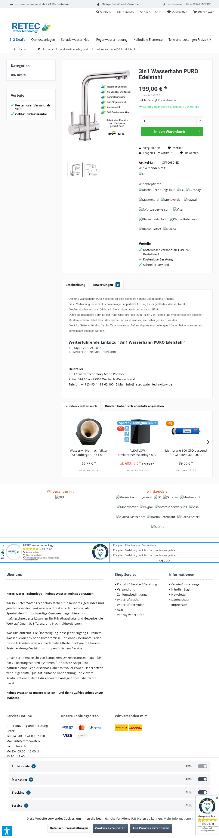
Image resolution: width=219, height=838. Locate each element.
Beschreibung (75, 285)
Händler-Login (181, 589)
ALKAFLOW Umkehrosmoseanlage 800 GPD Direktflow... (137, 452)
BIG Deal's (18, 75)
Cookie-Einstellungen (186, 584)
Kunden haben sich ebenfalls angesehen (134, 406)
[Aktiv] (202, 766)
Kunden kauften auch (81, 406)
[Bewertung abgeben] (172, 82)
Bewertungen (106, 285)
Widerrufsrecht (128, 600)
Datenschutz (180, 600)
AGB (120, 610)
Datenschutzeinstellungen (69, 828)
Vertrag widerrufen (130, 615)
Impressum (179, 605)
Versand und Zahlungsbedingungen (133, 591)
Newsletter (179, 594)
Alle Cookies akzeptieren (151, 828)
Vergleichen (151, 148)
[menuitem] (204, 12)
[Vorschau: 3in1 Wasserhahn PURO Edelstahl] (75, 169)
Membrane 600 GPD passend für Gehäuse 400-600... (186, 452)
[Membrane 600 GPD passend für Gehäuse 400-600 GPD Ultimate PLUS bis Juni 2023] (186, 431)
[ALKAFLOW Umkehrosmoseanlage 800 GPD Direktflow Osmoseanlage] (137, 431)
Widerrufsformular (130, 605)
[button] (7, 831)
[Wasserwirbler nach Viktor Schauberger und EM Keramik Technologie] (89, 431)
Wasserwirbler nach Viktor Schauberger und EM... (89, 452)
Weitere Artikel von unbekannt (94, 352)
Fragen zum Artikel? (157, 153)
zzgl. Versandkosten (164, 100)
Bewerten (191, 153)
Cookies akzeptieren (110, 828)
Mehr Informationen (178, 818)
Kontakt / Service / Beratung (137, 584)
